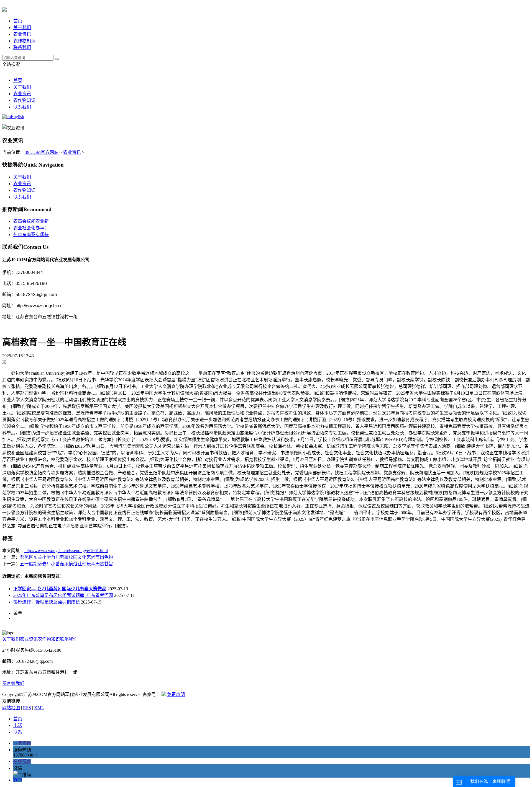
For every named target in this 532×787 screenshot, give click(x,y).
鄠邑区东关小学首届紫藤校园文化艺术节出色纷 (66, 557)
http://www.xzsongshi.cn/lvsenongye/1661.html (66, 550)
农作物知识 (24, 40)
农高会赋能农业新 (31, 221)
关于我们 (22, 27)
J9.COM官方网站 (41, 152)
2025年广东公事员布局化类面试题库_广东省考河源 (63, 595)
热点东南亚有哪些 (31, 234)
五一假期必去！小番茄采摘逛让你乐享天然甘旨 (66, 563)
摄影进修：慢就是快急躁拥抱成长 (46, 602)
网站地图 (11, 707)
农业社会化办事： (31, 228)
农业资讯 (22, 34)
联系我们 (22, 47)
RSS (27, 707)
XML (39, 707)
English (17, 116)
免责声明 (176, 694)
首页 (17, 21)
